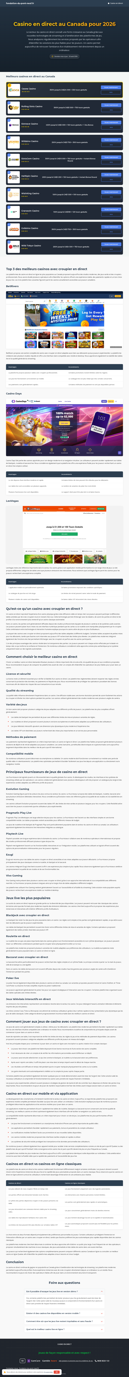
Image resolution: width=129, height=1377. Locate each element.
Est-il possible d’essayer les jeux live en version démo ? (52, 1291)
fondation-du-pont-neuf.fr (20, 3)
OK (57, 1372)
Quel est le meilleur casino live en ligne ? (45, 1329)
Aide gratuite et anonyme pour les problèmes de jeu (76, 1361)
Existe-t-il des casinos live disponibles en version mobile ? (53, 1313)
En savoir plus (48, 1372)
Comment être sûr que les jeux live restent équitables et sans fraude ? (59, 1321)
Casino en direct (116, 3)
